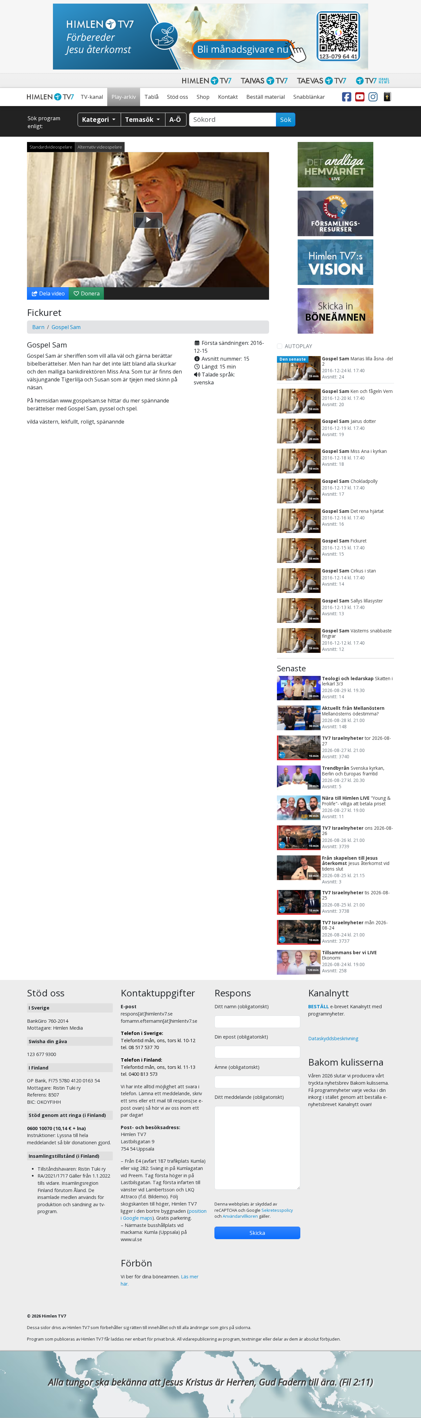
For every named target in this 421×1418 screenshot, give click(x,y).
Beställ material (265, 96)
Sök (285, 119)
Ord (387, 97)
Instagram (374, 97)
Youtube (361, 97)
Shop (203, 96)
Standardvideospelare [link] (51, 147)
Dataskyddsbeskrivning (333, 1038)
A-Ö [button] (175, 119)
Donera (90, 293)
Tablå (151, 96)
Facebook (348, 97)
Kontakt (228, 96)
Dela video (51, 293)
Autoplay (298, 346)
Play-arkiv (123, 96)
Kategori (96, 119)
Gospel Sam (66, 327)
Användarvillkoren (240, 1216)
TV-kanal (92, 96)
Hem (51, 97)
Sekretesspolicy (277, 1210)
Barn (38, 327)
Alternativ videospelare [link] (100, 147)
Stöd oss (177, 96)
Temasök (140, 119)
